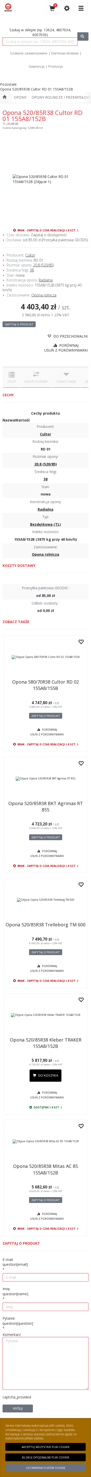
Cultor (30, 255)
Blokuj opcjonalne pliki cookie (45, 1457)
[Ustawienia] (66, 8)
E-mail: (15, 1262)
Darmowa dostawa (65, 53)
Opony (20, 97)
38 (32, 270)
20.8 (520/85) (43, 265)
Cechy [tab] (11, 381)
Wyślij (17, 1408)
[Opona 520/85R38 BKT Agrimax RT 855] (45, 778)
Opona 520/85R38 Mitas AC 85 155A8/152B (45, 1169)
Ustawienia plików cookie (45, 1468)
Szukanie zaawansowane (29, 53)
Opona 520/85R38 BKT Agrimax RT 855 (45, 806)
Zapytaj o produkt (19, 324)
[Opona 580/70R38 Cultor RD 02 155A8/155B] (45, 657)
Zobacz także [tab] (66, 381)
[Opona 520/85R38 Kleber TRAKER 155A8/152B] (45, 1015)
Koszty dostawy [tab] (36, 381)
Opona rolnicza (43, 295)
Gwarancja (36, 66)
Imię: (15, 1291)
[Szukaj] (82, 36)
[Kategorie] (81, 8)
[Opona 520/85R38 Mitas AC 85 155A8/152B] (45, 1141)
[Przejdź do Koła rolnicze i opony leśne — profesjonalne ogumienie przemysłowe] (4, 97)
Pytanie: (18, 1321)
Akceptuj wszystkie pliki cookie (46, 1447)
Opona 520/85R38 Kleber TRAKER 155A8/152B (45, 1043)
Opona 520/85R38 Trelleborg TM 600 (45, 925)
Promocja (55, 66)
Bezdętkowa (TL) (45, 524)
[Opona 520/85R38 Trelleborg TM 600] (45, 900)
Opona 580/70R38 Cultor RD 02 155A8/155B (45, 685)
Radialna (46, 280)
